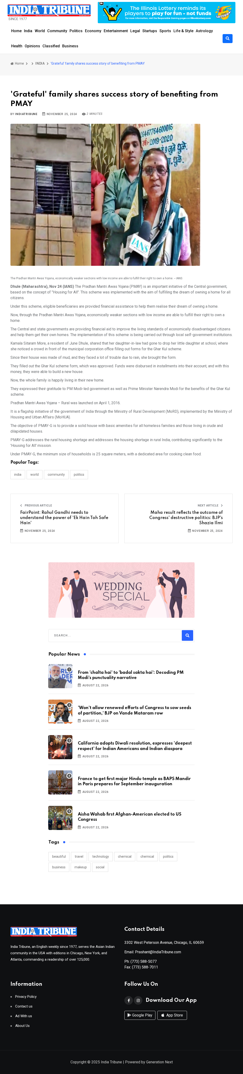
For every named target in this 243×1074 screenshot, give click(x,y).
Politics (76, 31)
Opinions (32, 46)
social (100, 867)
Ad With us (23, 1016)
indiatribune (26, 114)
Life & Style (183, 31)
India (28, 31)
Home (16, 31)
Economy (93, 31)
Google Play (141, 1015)
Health (16, 46)
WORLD (34, 474)
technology (100, 856)
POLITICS (79, 474)
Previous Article (38, 505)
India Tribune (111, 1062)
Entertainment (116, 31)
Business (70, 46)
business (58, 867)
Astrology (204, 31)
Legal (135, 31)
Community (57, 31)
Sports (165, 31)
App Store (174, 1015)
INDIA (40, 63)
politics (168, 856)
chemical (124, 856)
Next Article (208, 505)
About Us (22, 1026)
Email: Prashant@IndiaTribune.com (152, 952)
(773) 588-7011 (145, 967)
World (40, 31)
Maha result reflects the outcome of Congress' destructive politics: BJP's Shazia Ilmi (186, 517)
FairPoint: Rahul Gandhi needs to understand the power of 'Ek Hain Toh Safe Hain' (64, 517)
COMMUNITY (56, 474)
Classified (51, 46)
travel (79, 856)
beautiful (59, 856)
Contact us (24, 1006)
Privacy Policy (26, 997)
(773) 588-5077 (144, 961)
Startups (149, 31)
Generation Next (159, 1062)
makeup (81, 867)
